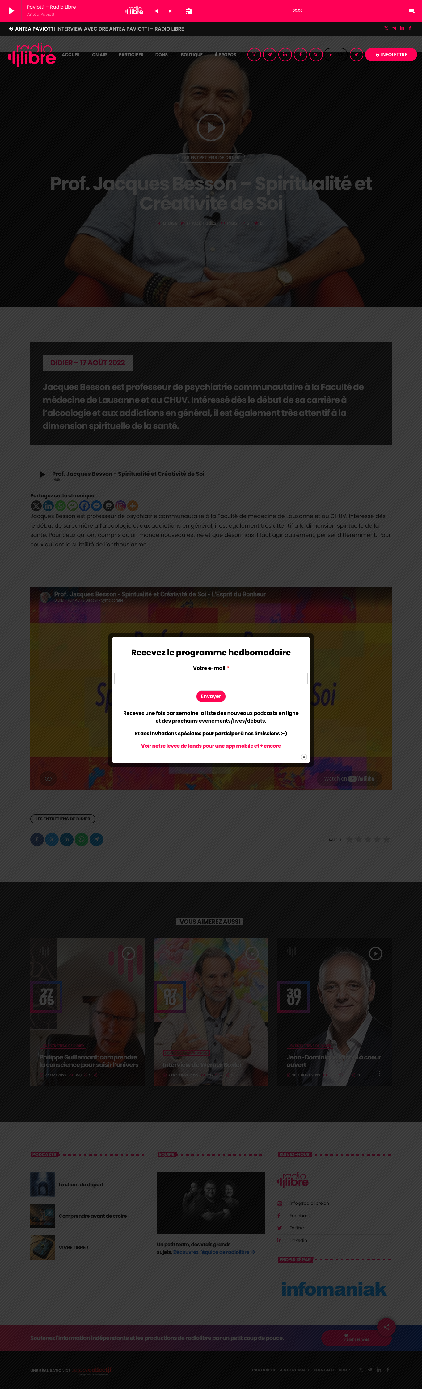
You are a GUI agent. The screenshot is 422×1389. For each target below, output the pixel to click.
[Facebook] (409, 29)
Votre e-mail (211, 668)
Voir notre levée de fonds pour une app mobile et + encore (211, 745)
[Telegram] (394, 29)
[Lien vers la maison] (32, 54)
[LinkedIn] (402, 29)
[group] (211, 717)
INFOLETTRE (391, 55)
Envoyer (211, 696)
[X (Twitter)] (386, 29)
